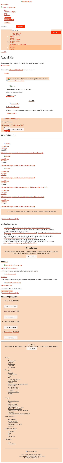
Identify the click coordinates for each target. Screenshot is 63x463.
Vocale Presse (11, 444)
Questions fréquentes (13, 401)
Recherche (7, 15)
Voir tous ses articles (11, 113)
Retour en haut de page (7, 291)
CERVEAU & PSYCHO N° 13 (16, 70)
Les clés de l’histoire (13, 389)
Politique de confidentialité (15, 409)
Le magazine (16, 34)
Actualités (3, 52)
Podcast (12, 49)
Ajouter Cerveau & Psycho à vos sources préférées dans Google (29, 79)
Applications (11, 364)
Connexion (7, 22)
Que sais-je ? (11, 436)
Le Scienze (11, 426)
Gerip (9, 433)
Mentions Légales (12, 406)
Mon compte (11, 367)
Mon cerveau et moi (13, 387)
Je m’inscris (31, 256)
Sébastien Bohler (5, 65)
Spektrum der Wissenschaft (15, 424)
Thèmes (10, 393)
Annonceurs (11, 412)
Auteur (31, 100)
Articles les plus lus (9, 224)
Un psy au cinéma (12, 381)
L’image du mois (12, 374)
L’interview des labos (13, 392)
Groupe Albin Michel (11, 428)
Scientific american (13, 422)
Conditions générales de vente (15, 407)
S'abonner (7, 131)
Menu (5, 10)
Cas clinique (11, 390)
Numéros (10, 362)
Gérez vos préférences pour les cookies (18, 410)
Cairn (9, 442)
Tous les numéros (11, 306)
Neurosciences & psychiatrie (18, 44)
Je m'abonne (10, 96)
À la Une (4, 261)
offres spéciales (9, 19)
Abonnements (11, 361)
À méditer (10, 382)
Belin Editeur (11, 431)
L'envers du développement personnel (17, 384)
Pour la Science (12, 419)
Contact (10, 402)
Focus (9, 376)
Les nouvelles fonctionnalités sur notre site (19, 413)
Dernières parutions (9, 297)
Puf (9, 435)
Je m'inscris (31, 348)
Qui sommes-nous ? (13, 404)
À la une (10, 378)
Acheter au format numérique (14, 129)
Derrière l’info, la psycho (14, 379)
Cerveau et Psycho (13, 421)
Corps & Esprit (12, 385)
